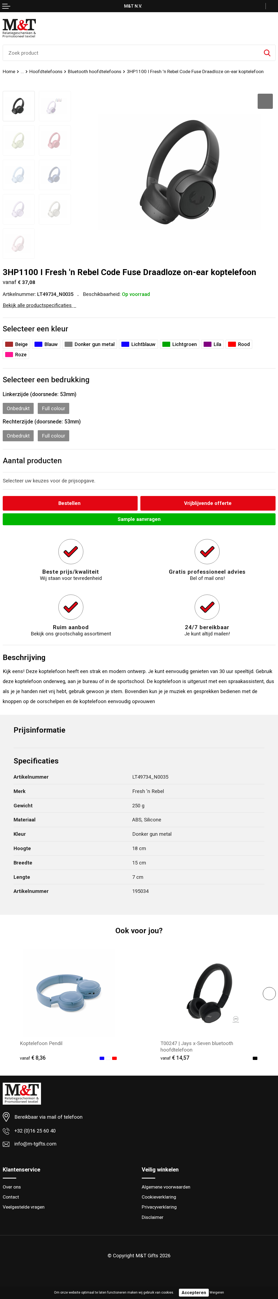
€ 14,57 (174, 1058)
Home (9, 71)
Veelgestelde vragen (24, 1207)
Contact (11, 1197)
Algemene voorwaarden (166, 1187)
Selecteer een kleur (35, 328)
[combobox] (131, 53)
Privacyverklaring (159, 1207)
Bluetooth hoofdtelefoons (94, 71)
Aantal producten (32, 460)
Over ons (12, 1187)
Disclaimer (152, 1217)
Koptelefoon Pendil (41, 1043)
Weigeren (217, 1292)
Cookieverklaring (159, 1197)
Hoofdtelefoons (45, 71)
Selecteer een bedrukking (46, 379)
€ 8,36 (33, 1058)
